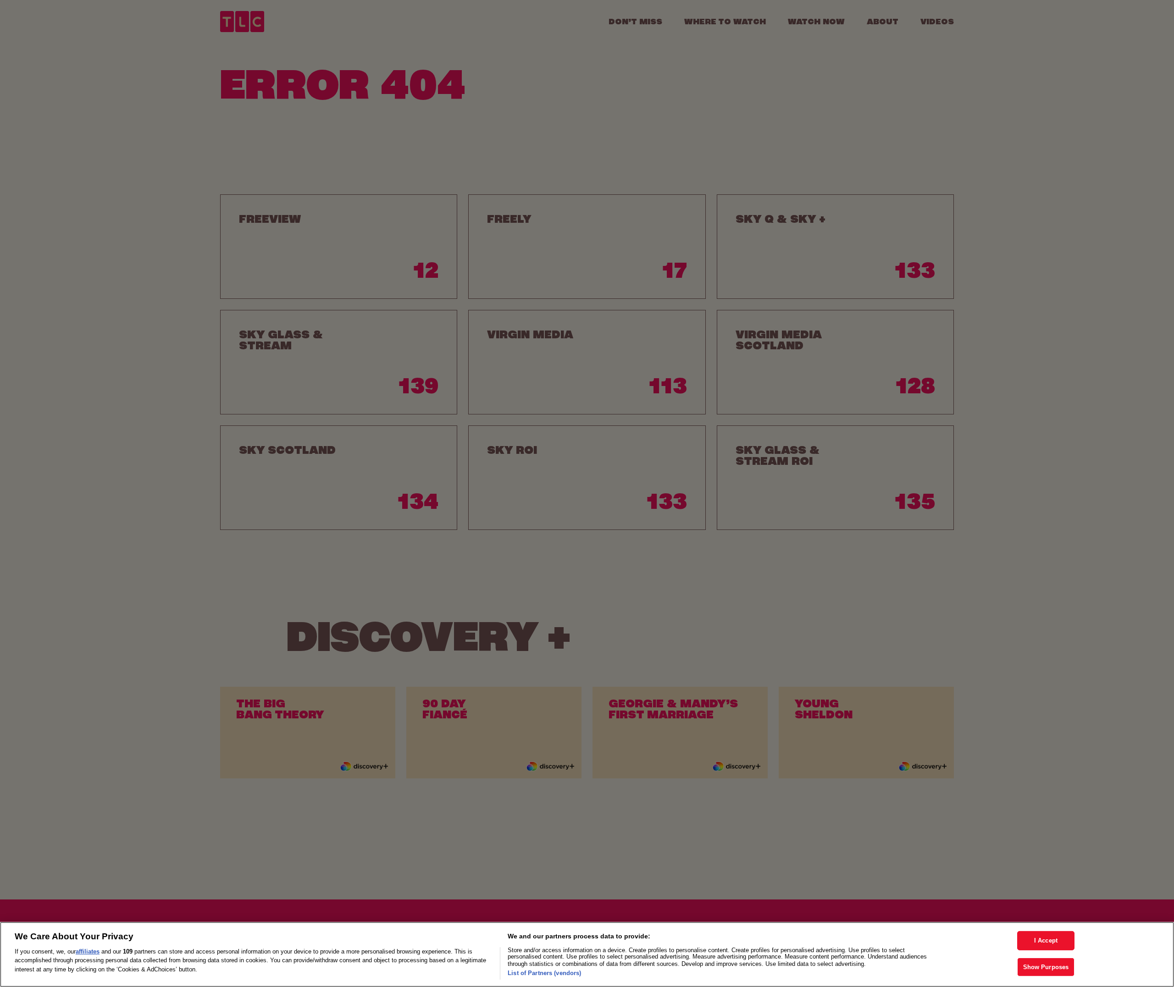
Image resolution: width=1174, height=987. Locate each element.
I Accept (1046, 940)
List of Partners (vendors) (544, 973)
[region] (587, 954)
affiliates (88, 951)
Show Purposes (1046, 967)
